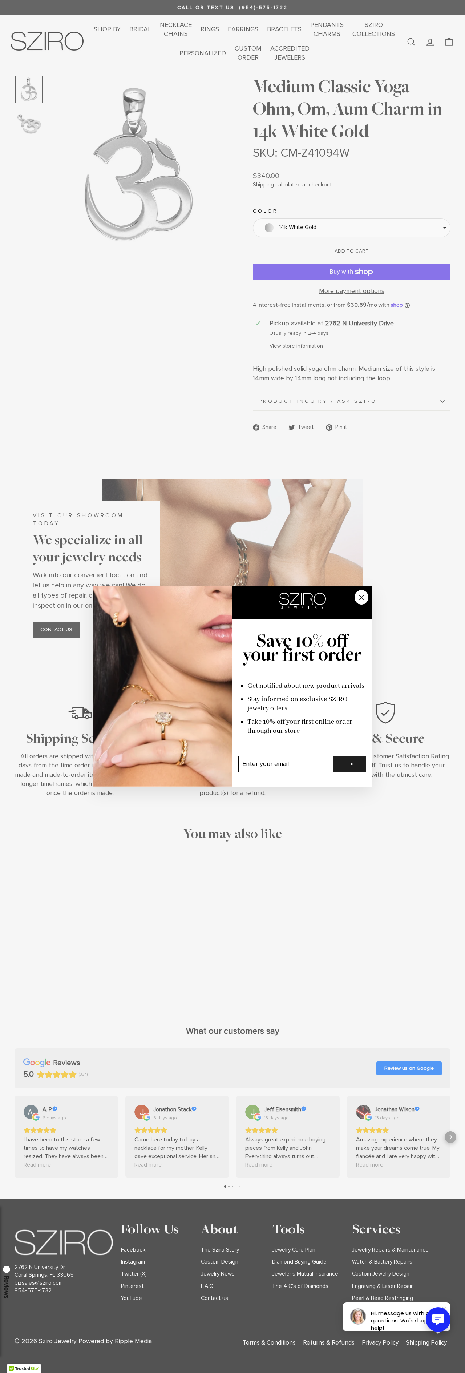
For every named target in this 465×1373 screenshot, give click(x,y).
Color (265, 211)
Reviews (6, 1287)
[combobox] (351, 227)
